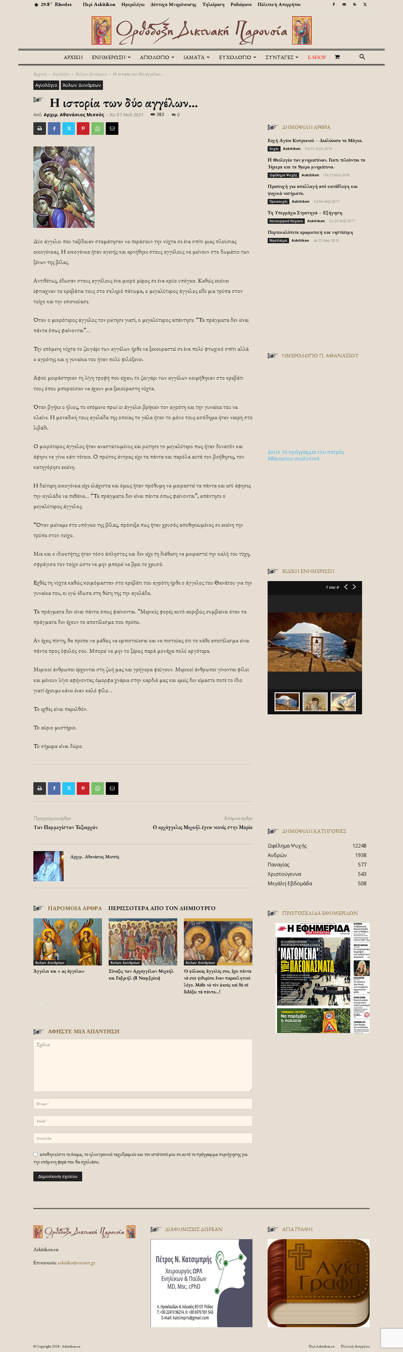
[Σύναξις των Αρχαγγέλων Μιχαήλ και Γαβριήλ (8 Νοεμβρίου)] (143, 941)
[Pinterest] (83, 128)
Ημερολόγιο (133, 4)
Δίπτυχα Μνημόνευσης (173, 4)
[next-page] (47, 1005)
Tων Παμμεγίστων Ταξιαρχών (65, 827)
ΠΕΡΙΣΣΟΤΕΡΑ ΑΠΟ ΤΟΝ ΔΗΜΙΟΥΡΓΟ (162, 908)
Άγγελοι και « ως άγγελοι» (59, 971)
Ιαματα (194, 57)
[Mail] (344, 4)
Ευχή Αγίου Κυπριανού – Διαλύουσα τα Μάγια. (315, 140)
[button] (362, 57)
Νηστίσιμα (278, 240)
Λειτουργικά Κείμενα (286, 221)
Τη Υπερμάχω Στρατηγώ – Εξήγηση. (305, 212)
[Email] (112, 128)
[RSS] (354, 4)
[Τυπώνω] (39, 128)
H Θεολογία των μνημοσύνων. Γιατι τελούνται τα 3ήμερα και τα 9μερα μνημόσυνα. (316, 163)
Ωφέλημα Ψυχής (283, 175)
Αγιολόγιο (61, 74)
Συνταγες (279, 57)
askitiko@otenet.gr (76, 1262)
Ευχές (274, 148)
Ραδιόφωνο (241, 4)
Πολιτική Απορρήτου (279, 4)
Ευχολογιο (235, 57)
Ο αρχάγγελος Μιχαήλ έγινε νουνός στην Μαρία (203, 827)
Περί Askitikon (99, 4)
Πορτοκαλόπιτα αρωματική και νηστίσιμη (310, 232)
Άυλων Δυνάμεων (91, 74)
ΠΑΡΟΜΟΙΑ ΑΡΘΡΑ (75, 908)
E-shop (317, 57)
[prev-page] (37, 1005)
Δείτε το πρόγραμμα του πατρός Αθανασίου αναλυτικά (306, 455)
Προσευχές (278, 201)
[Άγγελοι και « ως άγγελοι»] (67, 941)
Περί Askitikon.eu (322, 1346)
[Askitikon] (201, 30)
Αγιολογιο (154, 57)
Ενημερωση (109, 57)
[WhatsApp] (97, 128)
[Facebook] (333, 4)
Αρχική (73, 57)
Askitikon (292, 148)
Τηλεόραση (213, 4)
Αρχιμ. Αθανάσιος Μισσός (74, 115)
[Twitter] (365, 4)
